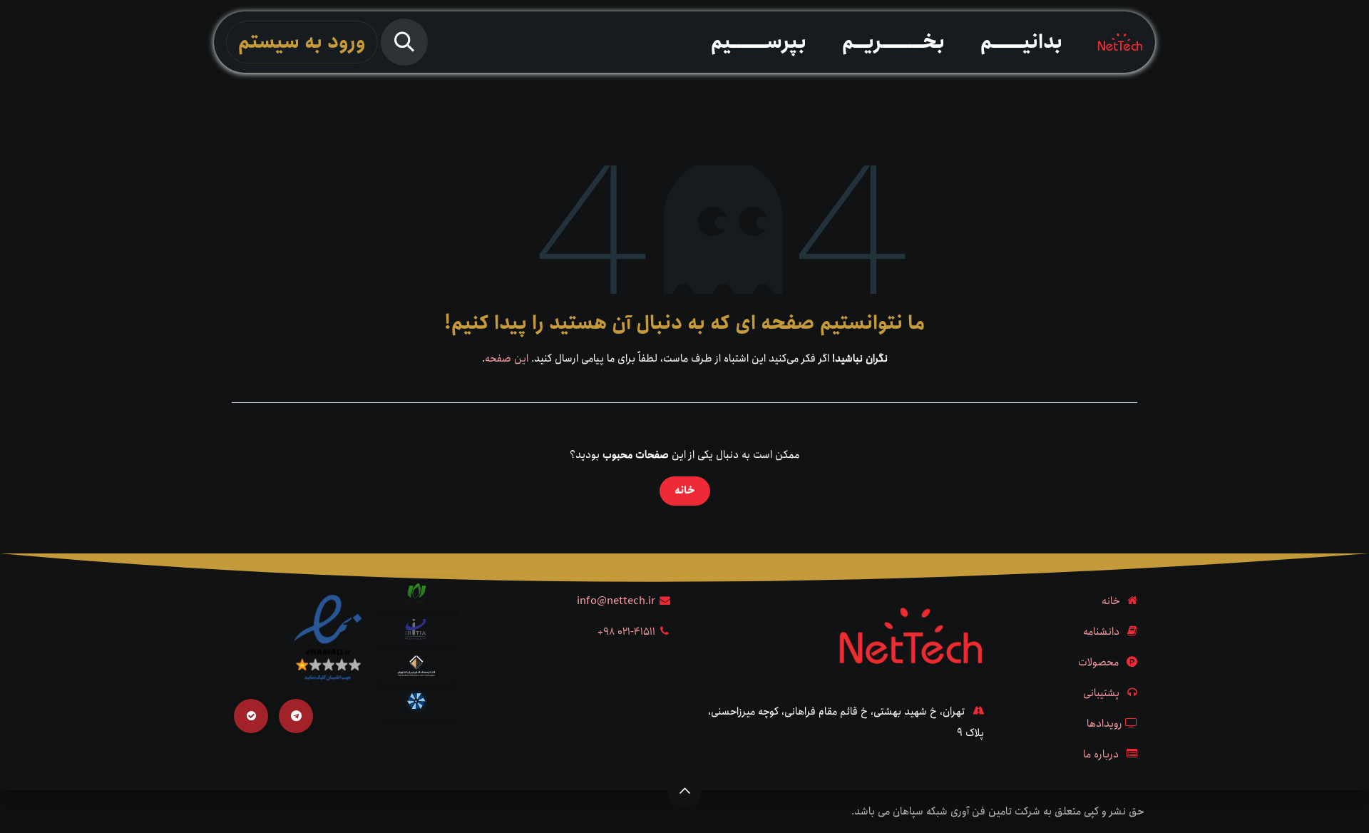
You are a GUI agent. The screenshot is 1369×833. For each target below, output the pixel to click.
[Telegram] (296, 716)
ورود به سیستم (302, 42)
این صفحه (506, 358)
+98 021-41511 (626, 631)
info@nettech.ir (616, 601)
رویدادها (1104, 723)
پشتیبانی (1101, 693)
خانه (685, 490)
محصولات (1098, 662)
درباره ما (1101, 754)
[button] (404, 42)
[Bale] (251, 716)
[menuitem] (1021, 42)
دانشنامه (1101, 631)
